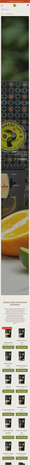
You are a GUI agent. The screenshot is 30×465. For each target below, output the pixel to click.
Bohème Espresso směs (21, 386)
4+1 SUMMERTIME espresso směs (15, 1)
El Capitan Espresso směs (8, 409)
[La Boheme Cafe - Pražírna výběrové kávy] (14, 5)
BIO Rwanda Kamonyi (21, 365)
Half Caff (8, 386)
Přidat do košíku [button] (8, 347)
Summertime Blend (8, 342)
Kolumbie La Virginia (8, 453)
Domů (2, 14)
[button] (27, 5)
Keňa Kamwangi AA (22, 453)
